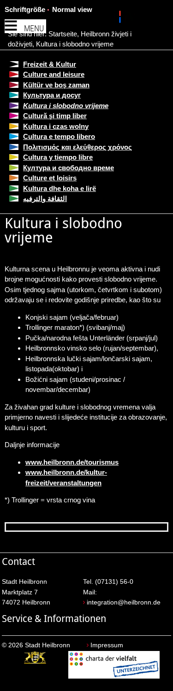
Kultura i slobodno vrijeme (74, 44)
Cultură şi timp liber (55, 116)
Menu (34, 28)
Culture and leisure (53, 74)
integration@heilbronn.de (124, 602)
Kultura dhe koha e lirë (59, 188)
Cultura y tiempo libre (58, 157)
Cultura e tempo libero (59, 136)
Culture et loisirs (50, 178)
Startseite (62, 34)
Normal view (72, 9)
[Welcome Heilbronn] (121, 18)
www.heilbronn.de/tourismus (72, 462)
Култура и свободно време (68, 168)
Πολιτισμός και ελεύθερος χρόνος (77, 147)
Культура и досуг (52, 95)
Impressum (106, 645)
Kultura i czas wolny (56, 126)
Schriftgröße (25, 9)
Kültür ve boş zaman (56, 85)
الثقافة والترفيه (45, 198)
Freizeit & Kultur (49, 64)
